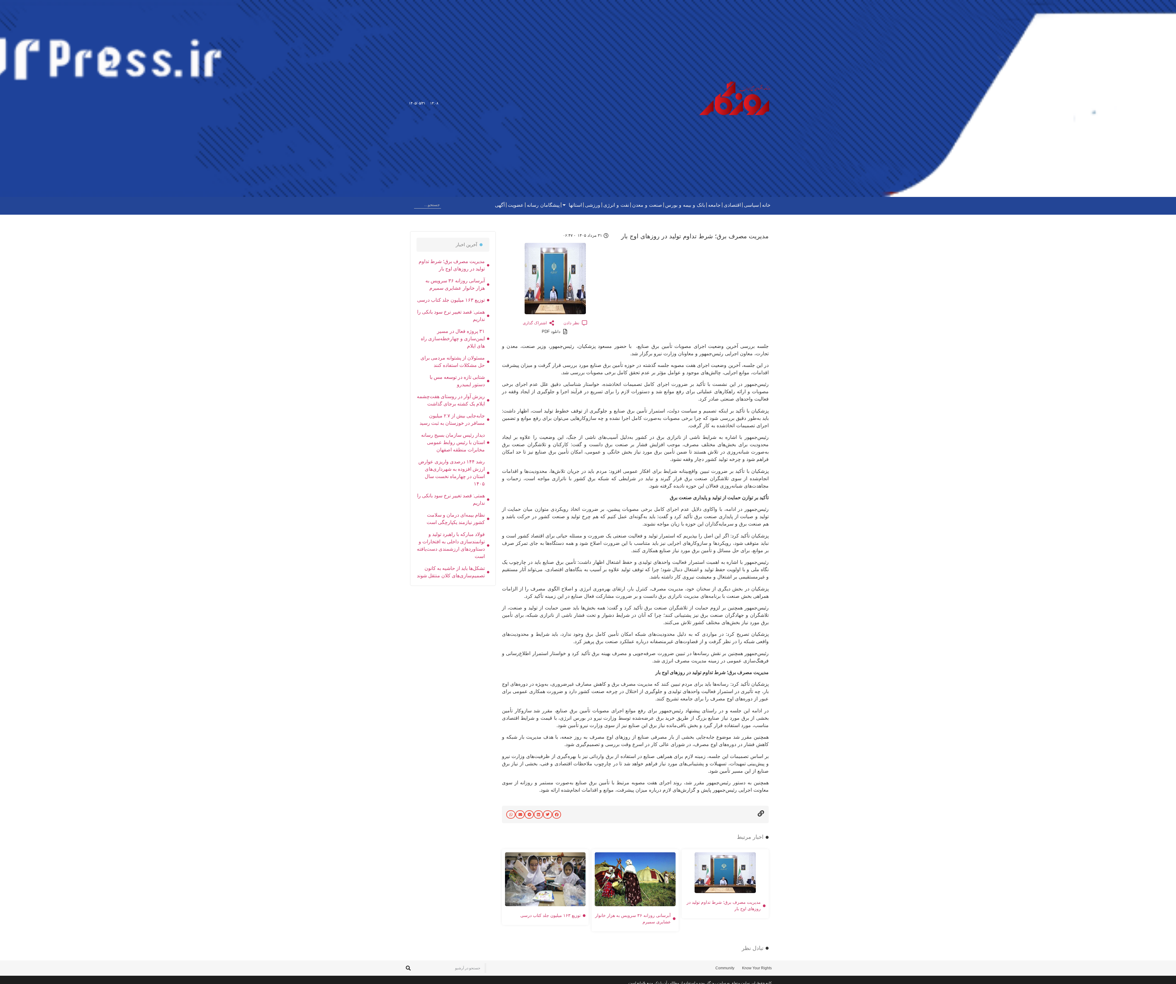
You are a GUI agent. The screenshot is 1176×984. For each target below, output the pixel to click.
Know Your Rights (757, 968)
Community (724, 968)
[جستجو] (409, 205)
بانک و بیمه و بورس (685, 205)
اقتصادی (732, 205)
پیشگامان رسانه (543, 205)
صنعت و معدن (647, 205)
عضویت (516, 205)
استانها (575, 205)
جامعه (714, 205)
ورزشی (592, 205)
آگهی (500, 205)
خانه (766, 205)
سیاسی (751, 205)
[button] (556, 814)
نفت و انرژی (616, 205)
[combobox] (427, 205)
